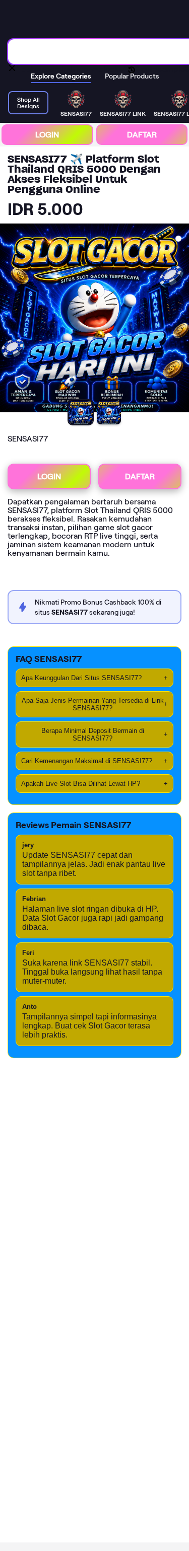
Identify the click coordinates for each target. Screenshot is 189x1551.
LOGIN (47, 134)
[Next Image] (181, 319)
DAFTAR (142, 134)
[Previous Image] (8, 319)
